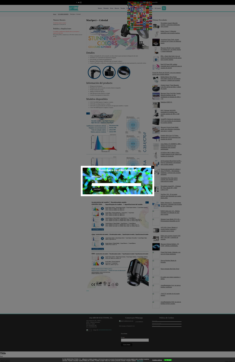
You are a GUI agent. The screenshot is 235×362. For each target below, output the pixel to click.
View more (140, 360)
